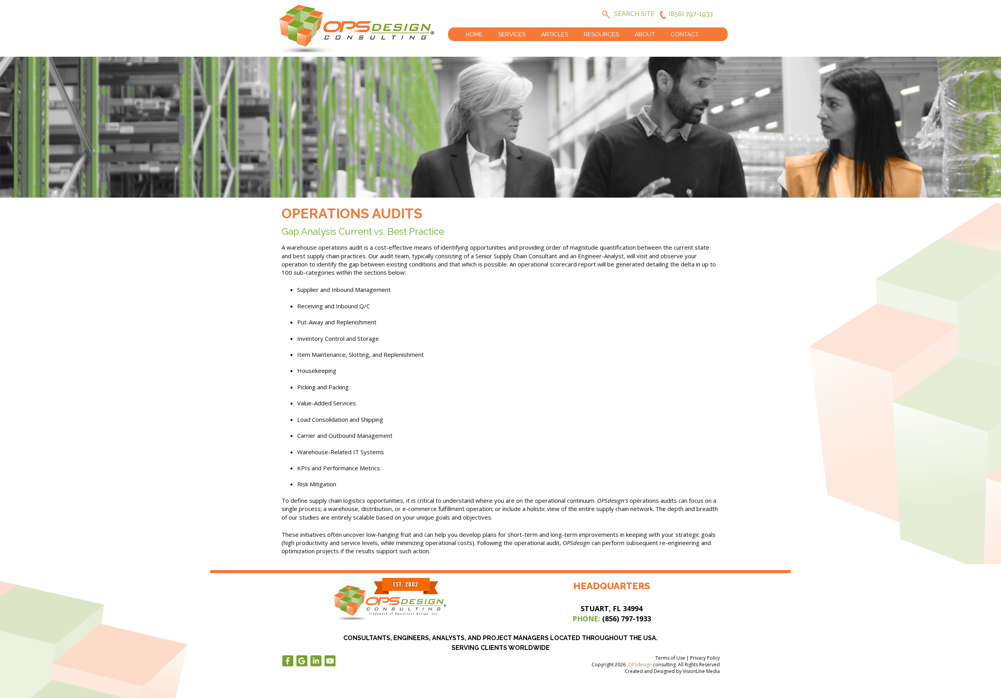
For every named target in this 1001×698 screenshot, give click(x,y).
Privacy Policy (705, 658)
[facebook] (287, 660)
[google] (301, 660)
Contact (685, 34)
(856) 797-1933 (691, 14)
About (645, 34)
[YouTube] (330, 660)
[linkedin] (315, 660)
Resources (601, 34)
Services (512, 34)
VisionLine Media (701, 671)
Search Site (634, 14)
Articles (554, 34)
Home (474, 34)
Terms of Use (670, 658)
